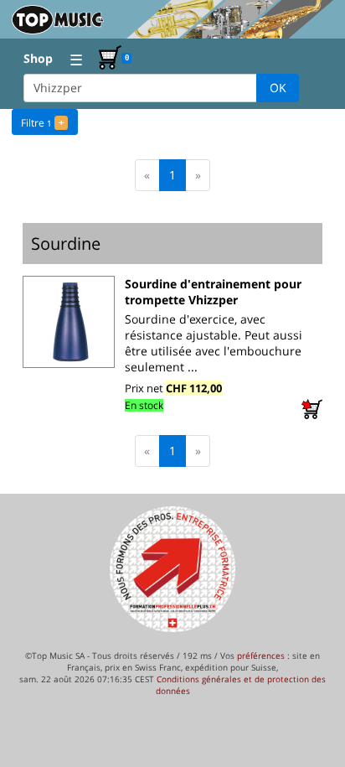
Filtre (42, 123)
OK (278, 88)
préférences (261, 655)
